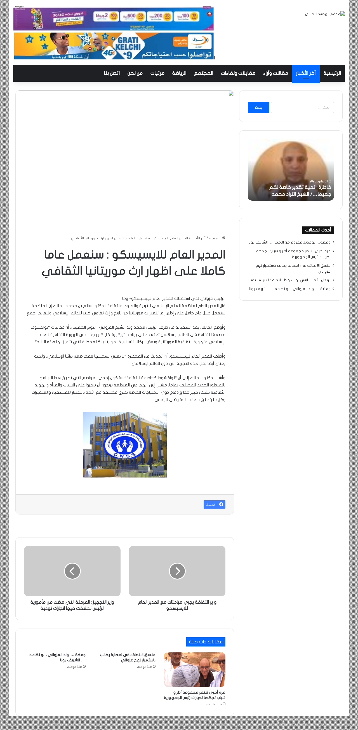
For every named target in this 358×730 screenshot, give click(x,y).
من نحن (135, 73)
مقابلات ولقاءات (238, 73)
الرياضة (179, 73)
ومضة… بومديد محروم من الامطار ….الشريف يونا (289, 242)
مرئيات (157, 73)
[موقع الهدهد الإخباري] (325, 14)
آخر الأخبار (306, 73)
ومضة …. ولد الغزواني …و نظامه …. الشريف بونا (290, 289)
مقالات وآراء (275, 73)
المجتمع (203, 73)
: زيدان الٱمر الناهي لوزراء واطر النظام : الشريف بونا (290, 280)
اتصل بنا (112, 73)
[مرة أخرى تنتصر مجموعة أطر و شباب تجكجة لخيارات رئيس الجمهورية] (194, 669)
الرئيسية (332, 73)
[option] (291, 170)
